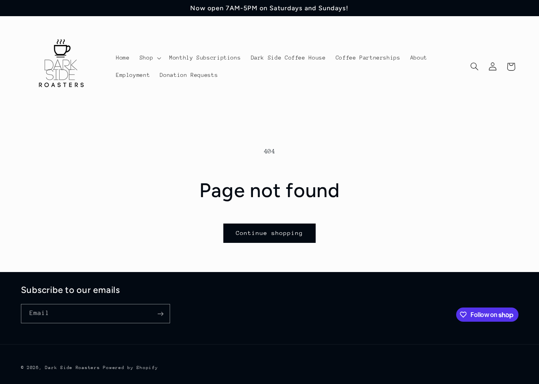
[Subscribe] (160, 313)
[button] (149, 58)
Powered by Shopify (130, 367)
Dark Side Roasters (72, 367)
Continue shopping (269, 232)
